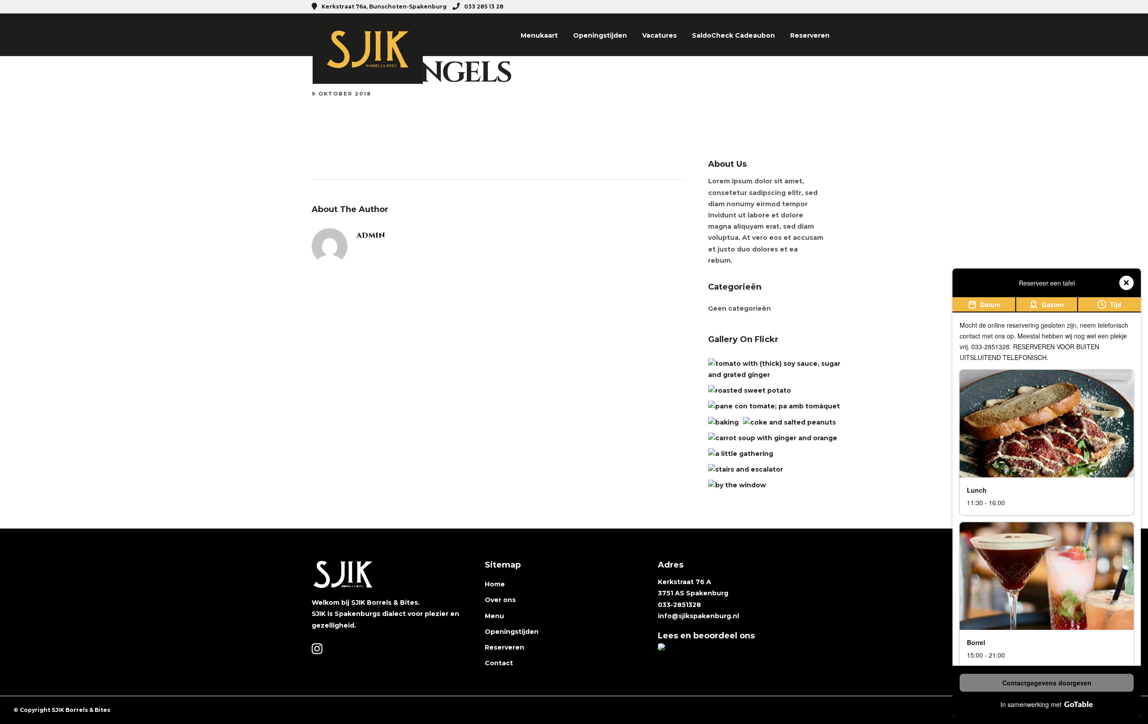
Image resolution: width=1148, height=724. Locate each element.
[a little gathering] (740, 454)
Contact (499, 663)
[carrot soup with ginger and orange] (772, 438)
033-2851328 (679, 605)
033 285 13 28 (484, 6)
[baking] (723, 422)
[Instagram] (833, 6)
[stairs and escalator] (745, 469)
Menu (494, 616)
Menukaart (539, 35)
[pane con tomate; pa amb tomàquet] (774, 406)
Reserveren (810, 35)
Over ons (500, 600)
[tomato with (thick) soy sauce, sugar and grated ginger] (775, 375)
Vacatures (659, 35)
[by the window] (737, 485)
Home (495, 584)
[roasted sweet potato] (749, 390)
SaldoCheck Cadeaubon (733, 35)
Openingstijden (600, 35)
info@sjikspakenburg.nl (698, 616)
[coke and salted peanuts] (789, 422)
